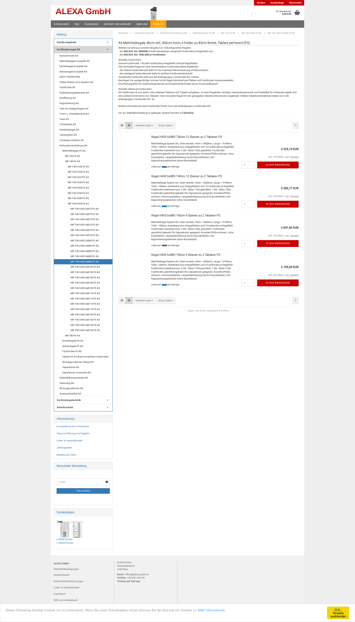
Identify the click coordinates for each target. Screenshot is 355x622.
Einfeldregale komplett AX (73, 66)
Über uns (142, 24)
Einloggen (83, 491)
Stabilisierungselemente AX (74, 92)
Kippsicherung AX (69, 103)
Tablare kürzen (65, 542)
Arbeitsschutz (65, 407)
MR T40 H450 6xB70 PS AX (85, 230)
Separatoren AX (70, 367)
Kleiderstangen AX (69, 129)
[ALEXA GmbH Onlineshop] (93, 12)
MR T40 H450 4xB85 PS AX (85, 251)
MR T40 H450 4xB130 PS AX (85, 325)
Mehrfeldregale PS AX (74, 150)
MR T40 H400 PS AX (78, 198)
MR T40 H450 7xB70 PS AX (85, 235)
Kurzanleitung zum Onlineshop (73, 426)
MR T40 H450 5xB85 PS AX (85, 256)
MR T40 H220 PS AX (78, 177)
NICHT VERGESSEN (70, 76)
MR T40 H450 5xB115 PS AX (85, 309)
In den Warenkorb (278, 165)
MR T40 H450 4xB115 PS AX (85, 303)
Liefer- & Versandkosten (69, 440)
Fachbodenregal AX (68, 49)
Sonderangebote (66, 42)
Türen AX (64, 119)
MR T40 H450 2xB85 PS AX (85, 240)
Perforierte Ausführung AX (73, 145)
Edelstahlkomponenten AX (74, 377)
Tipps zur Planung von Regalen (73, 433)
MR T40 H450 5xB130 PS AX (85, 330)
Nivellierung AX (68, 97)
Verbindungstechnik (69, 400)
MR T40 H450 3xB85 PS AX (85, 245)
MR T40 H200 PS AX (78, 171)
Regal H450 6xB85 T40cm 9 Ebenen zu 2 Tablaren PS (185, 215)
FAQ (77, 24)
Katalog (158, 24)
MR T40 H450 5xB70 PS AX (85, 224)
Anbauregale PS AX (72, 346)
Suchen (261, 2)
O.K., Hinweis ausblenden (338, 612)
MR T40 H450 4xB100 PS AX (85, 277)
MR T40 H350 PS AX (78, 193)
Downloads (61, 24)
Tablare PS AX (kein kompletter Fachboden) (85, 356)
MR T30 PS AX (72, 156)
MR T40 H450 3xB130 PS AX (85, 319)
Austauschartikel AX (70, 393)
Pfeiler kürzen (65, 539)
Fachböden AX (67, 87)
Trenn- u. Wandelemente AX (74, 113)
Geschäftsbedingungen (66, 569)
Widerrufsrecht (62, 575)
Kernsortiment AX (69, 55)
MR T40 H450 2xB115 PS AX (85, 293)
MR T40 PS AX (72, 161)
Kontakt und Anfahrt (117, 24)
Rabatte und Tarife (66, 454)
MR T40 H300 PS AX (78, 187)
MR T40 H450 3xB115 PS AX (85, 298)
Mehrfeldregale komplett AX (75, 61)
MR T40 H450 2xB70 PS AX (85, 208)
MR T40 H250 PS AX (78, 182)
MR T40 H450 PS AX (78, 203)
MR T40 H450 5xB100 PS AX (85, 282)
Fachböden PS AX (72, 351)
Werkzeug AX (67, 383)
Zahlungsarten (64, 447)
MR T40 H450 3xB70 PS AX (85, 214)
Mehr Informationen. (212, 610)
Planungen (91, 24)
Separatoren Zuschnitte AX (76, 372)
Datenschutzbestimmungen (68, 581)
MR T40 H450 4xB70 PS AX (85, 219)
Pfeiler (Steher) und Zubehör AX (76, 82)
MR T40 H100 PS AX (78, 166)
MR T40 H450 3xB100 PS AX (85, 272)
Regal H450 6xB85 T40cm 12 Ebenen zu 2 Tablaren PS (186, 137)
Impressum (60, 593)
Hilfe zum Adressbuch (65, 600)
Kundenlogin (277, 2)
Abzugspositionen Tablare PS (78, 362)
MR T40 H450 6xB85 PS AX (85, 261)
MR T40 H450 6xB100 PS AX (85, 288)
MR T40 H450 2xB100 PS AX (85, 266)
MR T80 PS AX (72, 335)
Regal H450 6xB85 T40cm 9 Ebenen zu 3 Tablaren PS (185, 255)
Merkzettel (295, 2)
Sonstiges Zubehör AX (72, 140)
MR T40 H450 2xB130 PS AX (85, 314)
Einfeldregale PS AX (72, 340)
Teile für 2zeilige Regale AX (74, 108)
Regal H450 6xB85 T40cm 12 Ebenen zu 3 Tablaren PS (186, 176)
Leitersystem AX (68, 134)
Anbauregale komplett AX (73, 71)
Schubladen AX (68, 124)
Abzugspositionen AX (71, 388)
